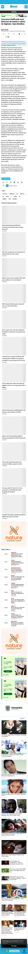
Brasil (14, 12)
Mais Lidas (6, 545)
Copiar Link (6, 178)
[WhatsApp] (6, 951)
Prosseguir (14, 945)
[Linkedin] (18, 182)
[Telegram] (19, 34)
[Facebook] (8, 34)
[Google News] (24, 34)
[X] (14, 34)
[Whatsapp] (3, 34)
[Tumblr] (3, 185)
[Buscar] (26, 6)
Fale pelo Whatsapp (14, 951)
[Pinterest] (21, 182)
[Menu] (2, 6)
